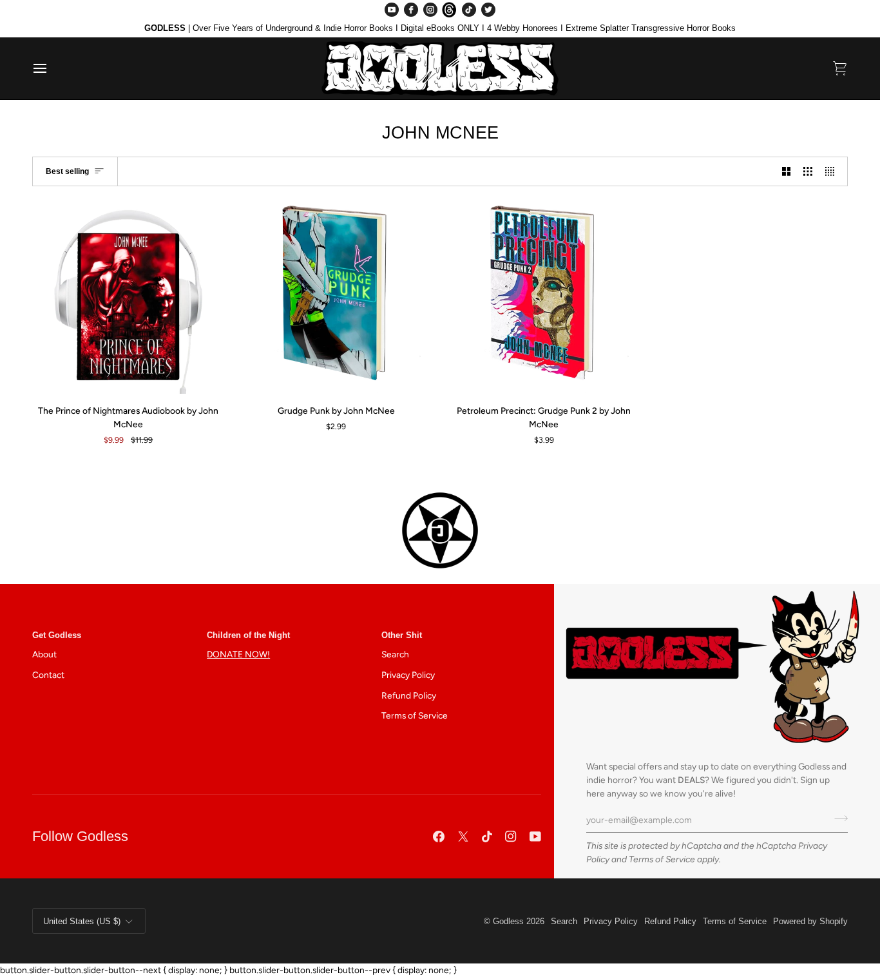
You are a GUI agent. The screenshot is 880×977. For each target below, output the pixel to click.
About (44, 654)
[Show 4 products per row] (833, 171)
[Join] (837, 818)
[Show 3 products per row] (808, 171)
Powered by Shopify (810, 921)
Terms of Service (662, 859)
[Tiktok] (487, 836)
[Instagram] (430, 9)
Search (395, 654)
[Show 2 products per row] (787, 171)
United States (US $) (81, 921)
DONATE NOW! (238, 654)
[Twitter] (488, 9)
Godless (508, 921)
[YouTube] (391, 9)
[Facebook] (411, 9)
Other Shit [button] (401, 635)
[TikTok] (469, 9)
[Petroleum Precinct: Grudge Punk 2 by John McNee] (544, 298)
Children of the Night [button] (248, 635)
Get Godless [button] (56, 635)
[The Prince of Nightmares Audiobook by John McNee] (128, 298)
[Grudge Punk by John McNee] (336, 298)
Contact (48, 675)
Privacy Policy (408, 675)
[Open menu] (51, 68)
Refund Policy (408, 695)
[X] (463, 836)
